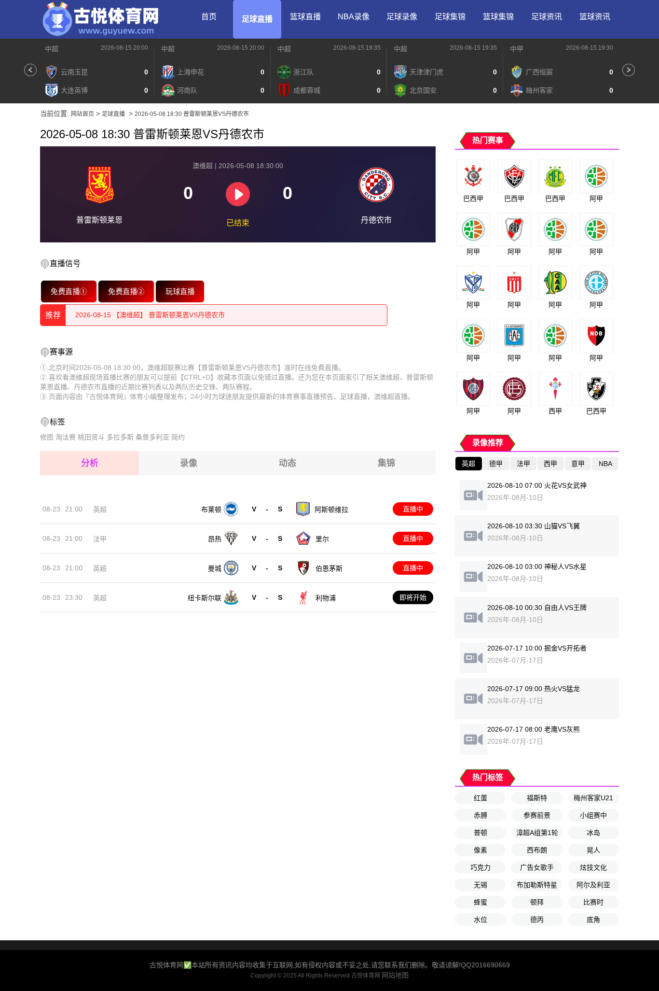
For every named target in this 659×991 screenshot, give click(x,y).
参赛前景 (536, 815)
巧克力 (480, 867)
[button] (30, 70)
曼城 (214, 568)
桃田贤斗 (91, 437)
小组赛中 (593, 815)
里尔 (322, 539)
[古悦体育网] (100, 19)
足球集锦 (450, 17)
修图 (47, 437)
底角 (593, 919)
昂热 (214, 539)
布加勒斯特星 (537, 885)
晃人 (593, 850)
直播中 (413, 509)
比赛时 (593, 902)
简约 (178, 437)
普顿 (480, 832)
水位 (480, 919)
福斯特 (537, 798)
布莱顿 (211, 509)
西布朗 (537, 850)
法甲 (100, 539)
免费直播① (68, 291)
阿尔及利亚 (593, 885)
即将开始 (412, 597)
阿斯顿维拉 (331, 509)
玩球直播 (180, 291)
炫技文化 (593, 867)
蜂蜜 (480, 902)
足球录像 (401, 17)
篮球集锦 (498, 17)
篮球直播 (305, 17)
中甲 (516, 49)
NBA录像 (354, 17)
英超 (100, 509)
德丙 (537, 919)
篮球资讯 (594, 17)
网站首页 (82, 114)
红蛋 (480, 798)
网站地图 (395, 975)
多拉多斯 (120, 437)
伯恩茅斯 (329, 568)
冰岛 (593, 832)
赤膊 (480, 815)
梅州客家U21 (593, 798)
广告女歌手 (537, 867)
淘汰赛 (65, 437)
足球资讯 (546, 17)
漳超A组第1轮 (537, 832)
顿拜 (537, 902)
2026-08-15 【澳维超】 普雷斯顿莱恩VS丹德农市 (150, 315)
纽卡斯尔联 (204, 598)
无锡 (480, 885)
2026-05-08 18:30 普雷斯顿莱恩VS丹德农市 (192, 114)
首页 (209, 17)
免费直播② (126, 291)
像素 (480, 850)
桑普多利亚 (152, 437)
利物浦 (326, 598)
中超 (51, 49)
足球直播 (257, 19)
